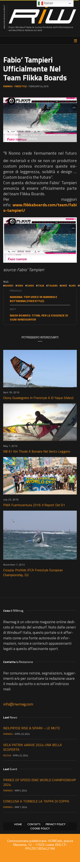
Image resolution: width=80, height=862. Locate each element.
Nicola (7, 755)
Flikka (30, 285)
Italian (48, 3)
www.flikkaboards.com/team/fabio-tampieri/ (40, 207)
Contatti (33, 824)
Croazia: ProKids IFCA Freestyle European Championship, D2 (33, 572)
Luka (73, 285)
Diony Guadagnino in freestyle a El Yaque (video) (38, 397)
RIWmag (8, 86)
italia (40, 285)
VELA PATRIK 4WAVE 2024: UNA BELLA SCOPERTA (32, 747)
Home (18, 824)
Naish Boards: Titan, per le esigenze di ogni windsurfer (39, 317)
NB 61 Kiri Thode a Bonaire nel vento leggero (36, 451)
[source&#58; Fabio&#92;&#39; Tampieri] (40, 240)
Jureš (64, 285)
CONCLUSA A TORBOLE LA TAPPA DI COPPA (36, 801)
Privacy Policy (55, 824)
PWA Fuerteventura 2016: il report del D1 (34, 504)
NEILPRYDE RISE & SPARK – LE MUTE (31, 728)
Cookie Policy (40, 829)
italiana (52, 285)
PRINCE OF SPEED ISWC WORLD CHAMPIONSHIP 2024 (39, 782)
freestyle (21, 86)
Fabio (20, 285)
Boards (8, 285)
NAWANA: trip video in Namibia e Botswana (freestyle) (33, 299)
